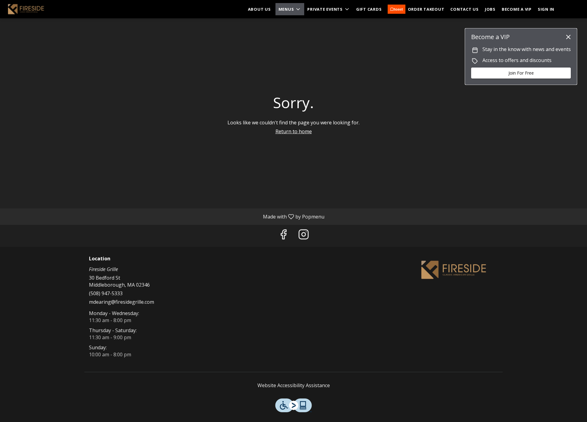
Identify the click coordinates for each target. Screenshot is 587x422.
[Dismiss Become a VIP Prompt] (568, 37)
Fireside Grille (454, 270)
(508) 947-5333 (106, 293)
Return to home (293, 131)
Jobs (490, 9)
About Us (259, 9)
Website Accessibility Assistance (293, 385)
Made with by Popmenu (164, 216)
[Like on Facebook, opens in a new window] (283, 236)
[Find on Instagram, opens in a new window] (303, 236)
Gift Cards (369, 9)
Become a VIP (517, 9)
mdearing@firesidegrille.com (121, 302)
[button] (290, 9)
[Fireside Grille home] (32, 9)
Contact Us (464, 9)
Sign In (546, 9)
